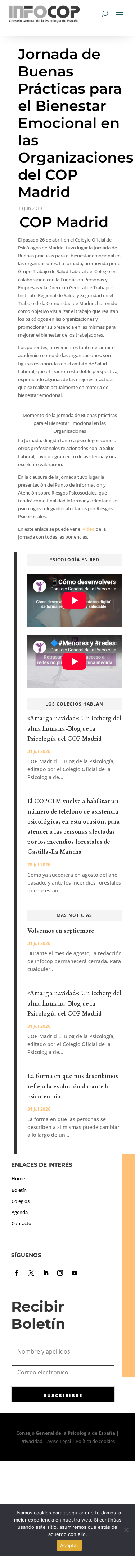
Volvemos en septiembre (60, 931)
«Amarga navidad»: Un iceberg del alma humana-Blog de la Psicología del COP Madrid (74, 728)
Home (18, 1178)
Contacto (21, 1223)
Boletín (19, 1190)
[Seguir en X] (31, 1273)
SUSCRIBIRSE (63, 1395)
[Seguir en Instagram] (60, 1273)
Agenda (20, 1212)
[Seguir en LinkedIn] (45, 1273)
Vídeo (88, 529)
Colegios (21, 1201)
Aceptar (69, 1545)
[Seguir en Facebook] (17, 1273)
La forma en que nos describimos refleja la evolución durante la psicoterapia (72, 1086)
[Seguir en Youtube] (74, 1273)
